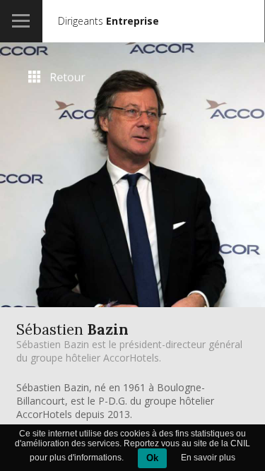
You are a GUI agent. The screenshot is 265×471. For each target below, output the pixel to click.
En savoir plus (208, 458)
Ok (152, 458)
